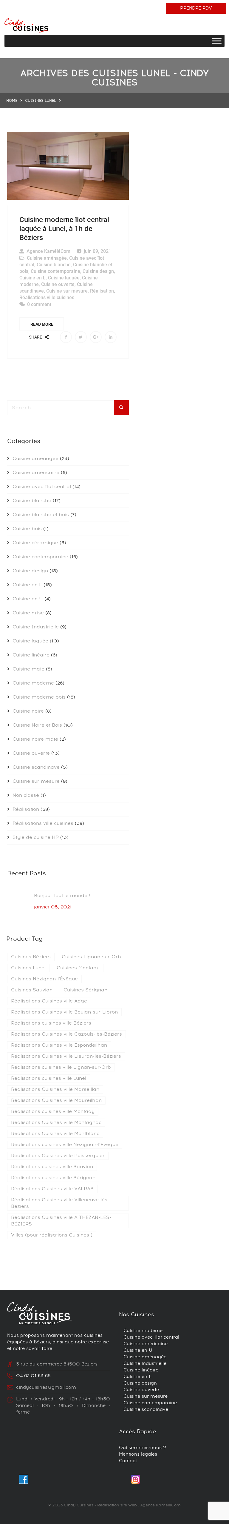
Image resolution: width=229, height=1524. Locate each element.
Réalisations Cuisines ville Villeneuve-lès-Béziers (60, 1203)
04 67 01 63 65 (33, 1376)
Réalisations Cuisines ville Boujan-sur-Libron (64, 1012)
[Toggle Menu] (217, 41)
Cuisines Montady (78, 968)
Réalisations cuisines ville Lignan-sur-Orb (61, 1067)
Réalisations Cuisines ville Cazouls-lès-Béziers (66, 1034)
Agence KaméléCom (48, 251)
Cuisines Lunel (28, 968)
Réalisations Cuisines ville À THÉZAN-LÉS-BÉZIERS (61, 1220)
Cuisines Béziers (31, 957)
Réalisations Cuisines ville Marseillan (55, 1089)
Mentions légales (138, 1454)
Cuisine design (98, 271)
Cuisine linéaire (31, 655)
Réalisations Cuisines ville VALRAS (52, 1188)
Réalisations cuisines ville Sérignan (53, 1177)
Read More (41, 324)
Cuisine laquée (64, 278)
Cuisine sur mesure (67, 291)
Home (11, 100)
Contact (128, 1461)
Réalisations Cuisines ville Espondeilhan (59, 1045)
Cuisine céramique (35, 542)
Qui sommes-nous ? (142, 1448)
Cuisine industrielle (144, 1363)
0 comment (39, 304)
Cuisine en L (32, 278)
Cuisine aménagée (47, 258)
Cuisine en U (28, 599)
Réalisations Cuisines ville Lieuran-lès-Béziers (66, 1056)
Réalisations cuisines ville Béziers (51, 1023)
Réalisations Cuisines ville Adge (49, 1001)
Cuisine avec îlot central (42, 486)
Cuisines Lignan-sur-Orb (91, 957)
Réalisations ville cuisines (46, 297)
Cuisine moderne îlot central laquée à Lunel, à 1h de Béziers (64, 229)
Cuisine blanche (54, 264)
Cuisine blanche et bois (41, 514)
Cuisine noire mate (35, 739)
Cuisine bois (27, 528)
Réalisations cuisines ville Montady (53, 1111)
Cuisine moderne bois (39, 697)
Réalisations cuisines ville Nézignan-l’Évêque (64, 1144)
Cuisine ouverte (58, 284)
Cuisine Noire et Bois (37, 725)
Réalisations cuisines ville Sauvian (52, 1166)
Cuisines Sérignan (85, 990)
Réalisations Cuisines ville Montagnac (56, 1122)
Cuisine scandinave (36, 767)
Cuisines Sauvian (31, 990)
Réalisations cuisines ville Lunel (48, 1078)
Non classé (26, 795)
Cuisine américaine (36, 472)
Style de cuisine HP (36, 837)
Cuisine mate (28, 669)
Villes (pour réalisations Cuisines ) (51, 1235)
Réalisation (102, 291)
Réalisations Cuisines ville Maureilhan (56, 1100)
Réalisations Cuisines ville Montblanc (55, 1133)
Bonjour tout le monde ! (62, 895)
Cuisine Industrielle (36, 627)
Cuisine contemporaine (55, 271)
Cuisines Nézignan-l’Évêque (44, 979)
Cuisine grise (28, 613)
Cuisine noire (28, 711)
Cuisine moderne (33, 683)
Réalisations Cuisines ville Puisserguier (58, 1155)
